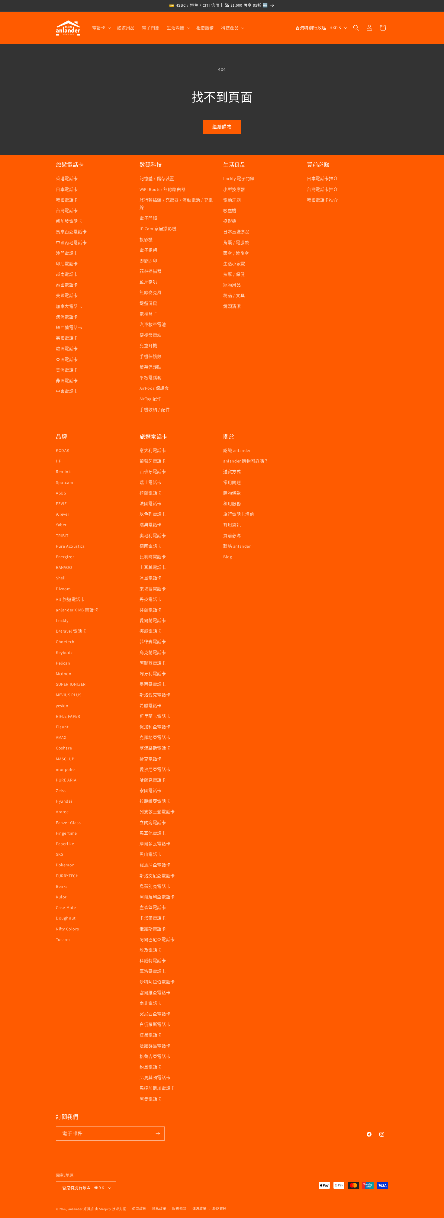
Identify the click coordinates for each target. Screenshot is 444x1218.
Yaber (61, 524)
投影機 (146, 239)
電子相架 (148, 250)
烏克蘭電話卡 (153, 652)
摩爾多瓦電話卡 (155, 843)
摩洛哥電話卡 (153, 971)
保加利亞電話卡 (155, 727)
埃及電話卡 (151, 950)
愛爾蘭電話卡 (153, 620)
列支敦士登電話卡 (157, 811)
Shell (61, 578)
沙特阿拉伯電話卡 (157, 981)
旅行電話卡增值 (238, 514)
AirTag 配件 (150, 398)
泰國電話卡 (67, 285)
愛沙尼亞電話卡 (155, 769)
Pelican (63, 663)
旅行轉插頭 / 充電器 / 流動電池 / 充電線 (176, 203)
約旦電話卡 (151, 1067)
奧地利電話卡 (153, 535)
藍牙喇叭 (148, 282)
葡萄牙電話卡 (153, 461)
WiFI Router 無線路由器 (162, 189)
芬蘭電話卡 (151, 610)
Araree (62, 811)
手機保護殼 (151, 356)
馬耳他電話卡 (153, 833)
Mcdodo (64, 673)
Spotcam (64, 482)
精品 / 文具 (234, 295)
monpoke (65, 769)
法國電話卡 (151, 503)
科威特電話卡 (153, 960)
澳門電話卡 (67, 253)
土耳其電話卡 (153, 567)
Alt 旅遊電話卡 (70, 599)
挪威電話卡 (151, 631)
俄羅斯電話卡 (153, 929)
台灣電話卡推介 (322, 189)
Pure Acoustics (70, 546)
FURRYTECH (67, 875)
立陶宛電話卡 (153, 822)
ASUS (61, 493)
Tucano (63, 939)
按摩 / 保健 (234, 274)
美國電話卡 (67, 295)
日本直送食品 (236, 231)
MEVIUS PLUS (69, 695)
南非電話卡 (151, 1003)
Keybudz (64, 652)
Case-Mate (66, 907)
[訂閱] (157, 1133)
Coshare (64, 748)
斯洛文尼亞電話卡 (157, 875)
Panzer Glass (68, 822)
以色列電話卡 (153, 514)
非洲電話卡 (67, 380)
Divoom (63, 588)
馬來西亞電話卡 (71, 231)
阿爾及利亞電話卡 (157, 897)
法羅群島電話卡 (155, 1046)
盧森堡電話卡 (153, 907)
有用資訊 (232, 524)
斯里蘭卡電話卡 (155, 716)
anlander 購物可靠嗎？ (246, 461)
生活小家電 (234, 263)
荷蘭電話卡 (151, 493)
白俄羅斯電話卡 (155, 1024)
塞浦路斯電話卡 (155, 748)
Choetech (65, 641)
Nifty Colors (67, 929)
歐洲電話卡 (67, 348)
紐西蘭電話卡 (69, 327)
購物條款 (232, 493)
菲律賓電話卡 (153, 641)
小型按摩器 (234, 189)
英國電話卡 (67, 338)
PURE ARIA (66, 780)
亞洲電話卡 (67, 359)
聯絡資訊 (219, 1209)
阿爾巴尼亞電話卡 (157, 939)
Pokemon (65, 865)
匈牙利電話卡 (153, 673)
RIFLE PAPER (68, 716)
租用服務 (232, 503)
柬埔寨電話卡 (153, 588)
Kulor (61, 897)
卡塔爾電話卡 (153, 918)
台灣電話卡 (67, 210)
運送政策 (199, 1209)
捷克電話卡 (151, 759)
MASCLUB (65, 759)
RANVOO (64, 567)
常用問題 (232, 482)
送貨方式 (232, 471)
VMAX (61, 737)
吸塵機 (229, 210)
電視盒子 (148, 314)
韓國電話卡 (67, 200)
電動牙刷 (232, 200)
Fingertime (66, 833)
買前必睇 (232, 535)
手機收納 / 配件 (155, 409)
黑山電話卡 (151, 854)
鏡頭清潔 (232, 306)
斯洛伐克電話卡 (155, 695)
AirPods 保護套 (154, 388)
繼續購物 (222, 127)
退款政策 (139, 1209)
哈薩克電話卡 (153, 780)
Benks (62, 886)
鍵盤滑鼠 (148, 303)
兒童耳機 (148, 345)
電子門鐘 (148, 218)
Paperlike (65, 843)
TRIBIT (62, 535)
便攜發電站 (151, 335)
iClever (62, 514)
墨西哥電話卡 (153, 684)
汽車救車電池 (153, 324)
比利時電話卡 (153, 556)
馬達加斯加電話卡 (157, 1088)
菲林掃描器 (151, 271)
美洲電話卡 (67, 370)
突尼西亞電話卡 (155, 1014)
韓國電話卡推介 (322, 200)
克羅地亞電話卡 (155, 737)
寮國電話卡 (151, 790)
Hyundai (64, 801)
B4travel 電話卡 (71, 631)
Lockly (62, 620)
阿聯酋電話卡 (153, 663)
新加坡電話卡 (69, 221)
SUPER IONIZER (71, 684)
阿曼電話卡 (151, 1099)
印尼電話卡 (67, 263)
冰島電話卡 (151, 578)
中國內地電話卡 (71, 242)
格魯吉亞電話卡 (155, 1056)
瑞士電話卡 (151, 482)
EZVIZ (61, 503)
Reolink (63, 471)
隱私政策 (159, 1209)
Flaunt (62, 727)
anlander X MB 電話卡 (77, 610)
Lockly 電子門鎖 (239, 178)
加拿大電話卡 (69, 306)
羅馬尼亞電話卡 (155, 865)
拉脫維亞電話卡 (155, 801)
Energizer (65, 556)
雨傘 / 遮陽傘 (236, 253)
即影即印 (148, 260)
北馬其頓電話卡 (155, 1077)
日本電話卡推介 (322, 178)
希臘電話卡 (151, 705)
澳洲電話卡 (67, 317)
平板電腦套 (151, 377)
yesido (62, 705)
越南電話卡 (67, 274)
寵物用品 (232, 285)
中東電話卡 (67, 391)
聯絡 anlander (237, 546)
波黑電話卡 (151, 1035)
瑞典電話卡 (151, 524)
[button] (101, 27)
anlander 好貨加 (81, 1209)
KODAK (62, 450)
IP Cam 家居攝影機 (158, 228)
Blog (227, 556)
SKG (60, 854)
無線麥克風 (151, 292)
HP (58, 461)
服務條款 (179, 1209)
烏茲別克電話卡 (155, 886)
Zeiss (61, 790)
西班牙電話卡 (153, 471)
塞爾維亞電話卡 (155, 992)
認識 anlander (237, 450)
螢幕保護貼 (151, 367)
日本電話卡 (67, 189)
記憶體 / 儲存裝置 (157, 178)
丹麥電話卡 (151, 599)
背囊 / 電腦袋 (236, 242)
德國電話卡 (151, 546)
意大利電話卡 (153, 450)
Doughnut (66, 918)
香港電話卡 (67, 178)
